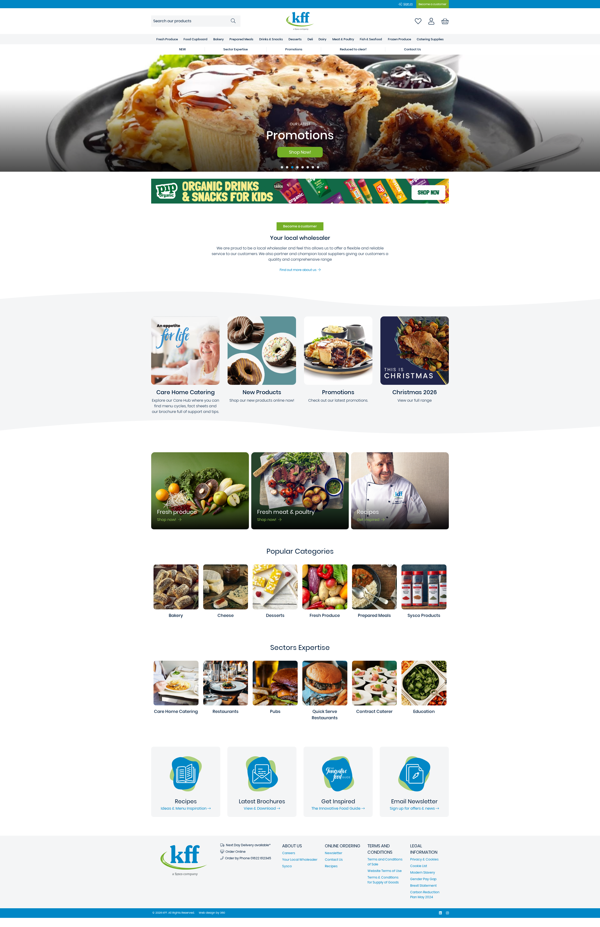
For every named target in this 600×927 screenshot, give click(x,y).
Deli (310, 39)
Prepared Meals (241, 39)
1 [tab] (282, 167)
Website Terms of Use (385, 870)
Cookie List (418, 866)
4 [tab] (297, 167)
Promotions (293, 49)
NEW (182, 49)
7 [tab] (313, 167)
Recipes (331, 866)
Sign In (408, 4)
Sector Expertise (235, 49)
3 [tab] (292, 167)
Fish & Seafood (371, 39)
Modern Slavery (422, 872)
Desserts (295, 39)
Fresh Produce (167, 39)
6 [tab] (307, 167)
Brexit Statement (423, 885)
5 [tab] (302, 167)
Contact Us (412, 49)
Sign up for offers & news (413, 808)
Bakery (218, 39)
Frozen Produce (399, 39)
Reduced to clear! (353, 49)
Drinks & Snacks (271, 39)
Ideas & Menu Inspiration (184, 808)
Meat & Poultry (343, 39)
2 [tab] (287, 167)
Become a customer (432, 4)
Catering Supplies (430, 39)
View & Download (260, 808)
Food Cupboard (195, 39)
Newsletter (333, 853)
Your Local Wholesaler (299, 859)
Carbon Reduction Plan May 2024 (424, 894)
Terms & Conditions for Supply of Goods (383, 880)
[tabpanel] (300, 113)
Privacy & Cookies (424, 859)
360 (222, 913)
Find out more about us (299, 269)
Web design (207, 913)
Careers (288, 853)
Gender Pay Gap (423, 879)
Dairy (322, 39)
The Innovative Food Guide (336, 808)
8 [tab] (318, 167)
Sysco (287, 866)
